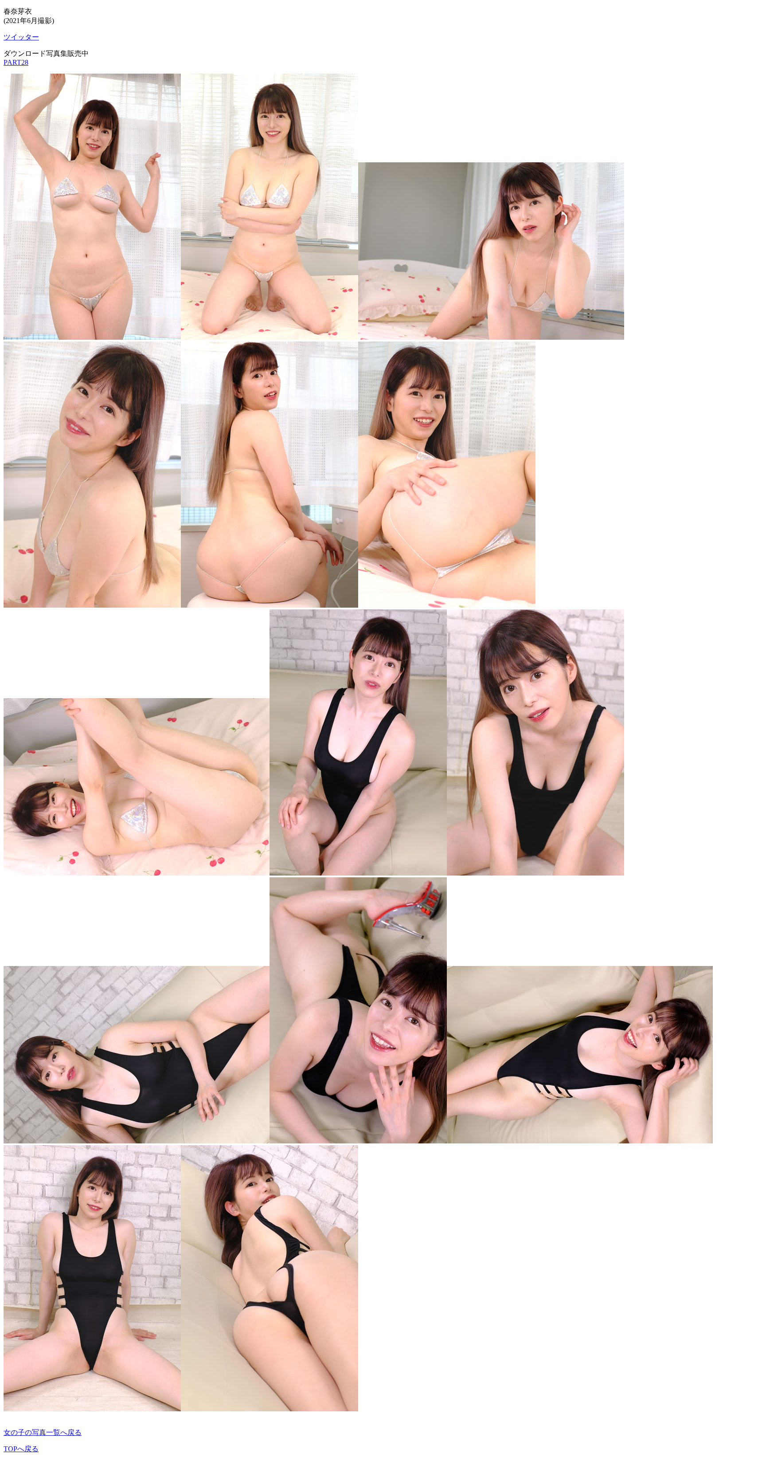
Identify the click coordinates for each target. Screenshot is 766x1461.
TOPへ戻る (21, 1449)
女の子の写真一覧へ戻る (43, 1432)
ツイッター (21, 37)
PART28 (16, 62)
